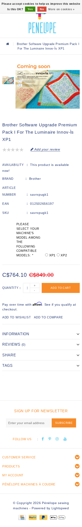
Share (9, 355)
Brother (35, 178)
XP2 (62, 255)
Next (8, 93)
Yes (30, 9)
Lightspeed (60, 508)
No (42, 9)
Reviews (14, 344)
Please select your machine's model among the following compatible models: (28, 239)
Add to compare (48, 317)
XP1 (51, 255)
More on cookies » (61, 9)
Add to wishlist (16, 317)
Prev (8, 67)
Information (15, 334)
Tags (7, 365)
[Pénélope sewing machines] (42, 18)
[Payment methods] (22, 517)
